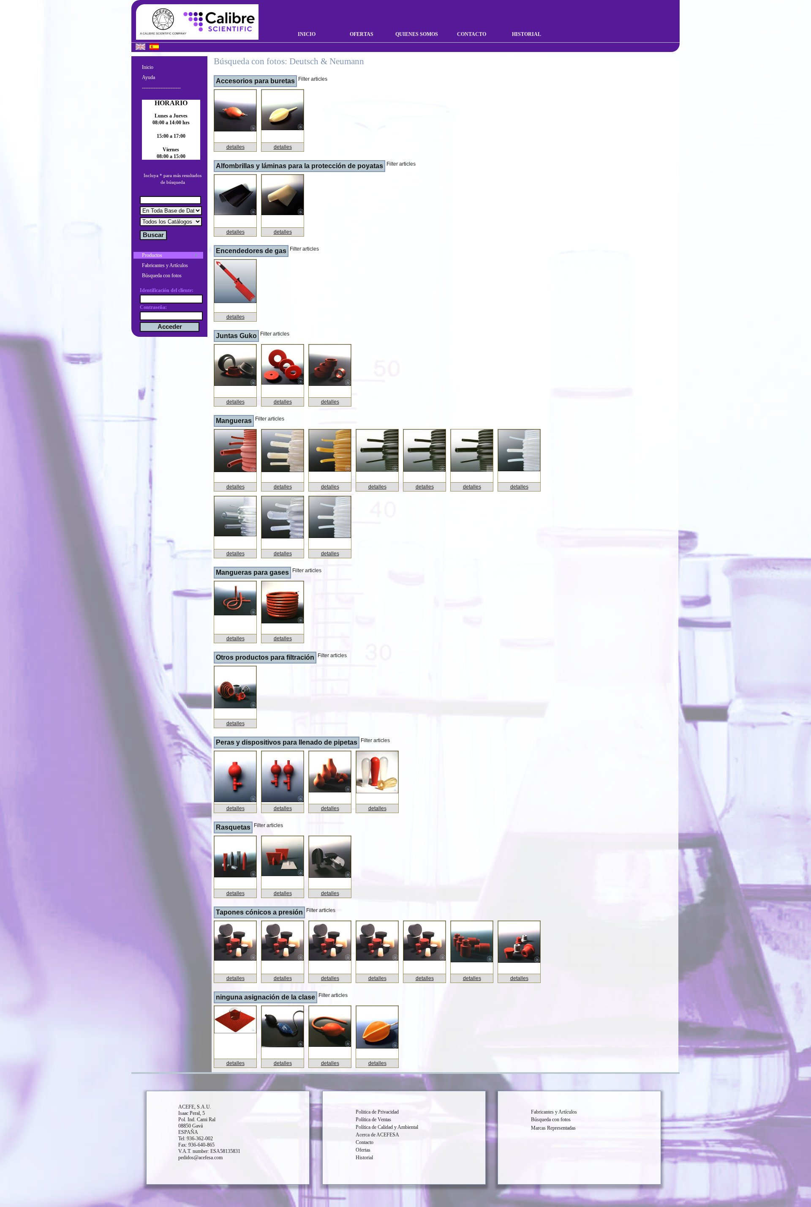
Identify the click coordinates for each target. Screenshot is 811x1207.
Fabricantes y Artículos (165, 265)
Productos (152, 255)
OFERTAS (361, 34)
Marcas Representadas (553, 1128)
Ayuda (148, 77)
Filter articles (312, 79)
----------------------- (161, 87)
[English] (140, 47)
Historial (526, 34)
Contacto (471, 34)
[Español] (154, 47)
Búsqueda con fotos (162, 276)
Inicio (307, 34)
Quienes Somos (416, 34)
